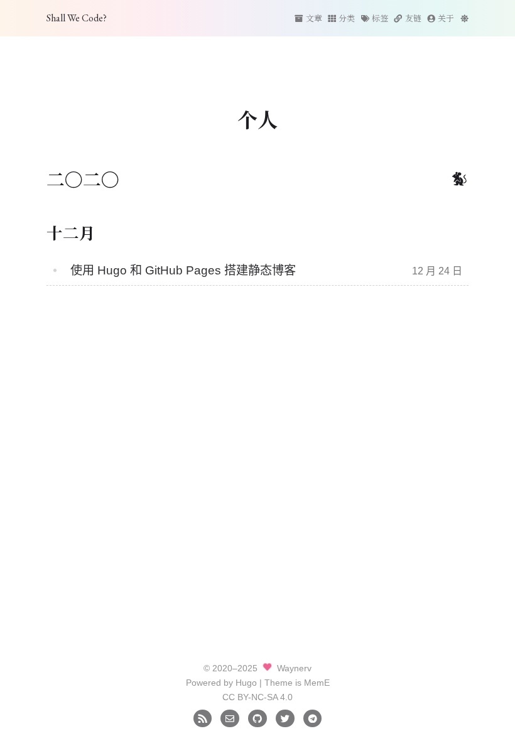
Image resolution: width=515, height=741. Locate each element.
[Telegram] (312, 718)
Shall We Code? (76, 17)
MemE (317, 683)
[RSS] (202, 718)
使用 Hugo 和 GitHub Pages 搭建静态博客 (183, 270)
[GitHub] (257, 718)
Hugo (246, 683)
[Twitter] (285, 718)
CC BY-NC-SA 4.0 (257, 697)
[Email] (229, 718)
